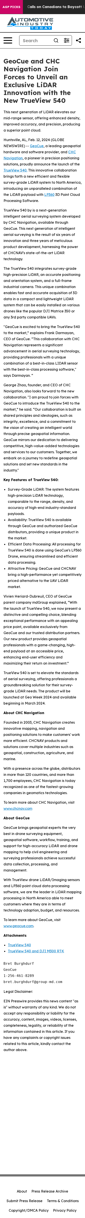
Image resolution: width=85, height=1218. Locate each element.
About (22, 1191)
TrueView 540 (19, 945)
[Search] (56, 40)
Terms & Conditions (63, 1201)
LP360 (49, 194)
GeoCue (37, 146)
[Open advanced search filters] (66, 40)
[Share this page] (78, 40)
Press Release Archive (49, 1191)
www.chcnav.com (17, 808)
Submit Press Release (24, 1201)
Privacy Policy (64, 1210)
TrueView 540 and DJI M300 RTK (36, 951)
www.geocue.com (18, 926)
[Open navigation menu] (7, 40)
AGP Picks (11, 7)
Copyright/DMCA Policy (29, 1210)
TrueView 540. (15, 170)
